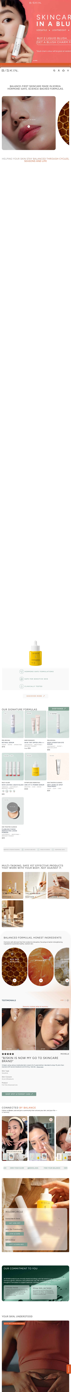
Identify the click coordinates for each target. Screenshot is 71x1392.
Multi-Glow (6, 782)
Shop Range (57, 709)
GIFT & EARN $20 (16, 1244)
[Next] (70, 65)
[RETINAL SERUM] (13, 724)
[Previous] (1, 65)
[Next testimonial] (68, 1000)
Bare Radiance (29, 740)
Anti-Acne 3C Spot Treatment (55, 785)
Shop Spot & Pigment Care (18, 1094)
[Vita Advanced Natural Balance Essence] (59, 1156)
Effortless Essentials (32, 782)
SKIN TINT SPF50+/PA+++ (34, 742)
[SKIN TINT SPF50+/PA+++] (35, 724)
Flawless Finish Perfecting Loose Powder (9, 830)
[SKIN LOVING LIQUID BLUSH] (13, 766)
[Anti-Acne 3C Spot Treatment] (58, 766)
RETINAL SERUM (8, 742)
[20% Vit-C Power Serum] (35, 766)
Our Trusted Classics (54, 782)
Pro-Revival (6, 740)
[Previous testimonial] (65, 1000)
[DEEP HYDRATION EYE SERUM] (58, 724)
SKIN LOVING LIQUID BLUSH (13, 785)
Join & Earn (14, 1234)
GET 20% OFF (15, 1223)
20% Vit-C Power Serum (34, 785)
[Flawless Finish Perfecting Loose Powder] (13, 811)
